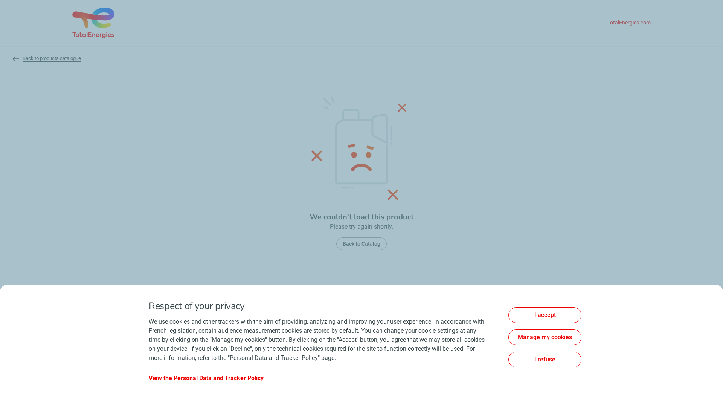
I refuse (544, 359)
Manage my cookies (545, 337)
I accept (545, 314)
